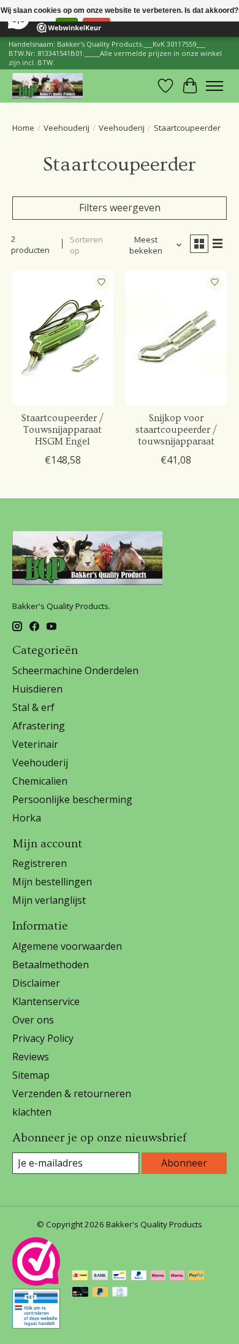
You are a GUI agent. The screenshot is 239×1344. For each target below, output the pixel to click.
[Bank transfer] (100, 1276)
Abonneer (184, 1163)
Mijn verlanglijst (49, 900)
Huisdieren (37, 689)
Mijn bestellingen (52, 881)
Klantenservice (46, 1001)
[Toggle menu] (214, 86)
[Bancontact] (119, 1276)
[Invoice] (119, 1293)
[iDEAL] (80, 1276)
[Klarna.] (177, 1276)
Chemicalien (39, 781)
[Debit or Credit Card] (80, 1293)
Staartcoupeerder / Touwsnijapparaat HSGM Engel (62, 430)
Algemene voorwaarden (67, 946)
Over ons (33, 1020)
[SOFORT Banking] (158, 1276)
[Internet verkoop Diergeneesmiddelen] (36, 1325)
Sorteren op (86, 245)
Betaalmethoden (50, 964)
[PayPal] (139, 1276)
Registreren (39, 863)
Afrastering (38, 725)
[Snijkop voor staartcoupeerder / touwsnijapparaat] (176, 338)
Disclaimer (36, 983)
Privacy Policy (43, 1038)
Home (23, 127)
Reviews (30, 1056)
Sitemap (31, 1075)
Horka (26, 818)
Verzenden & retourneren (71, 1093)
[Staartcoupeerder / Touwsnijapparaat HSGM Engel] (62, 338)
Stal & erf (33, 707)
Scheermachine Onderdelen (75, 670)
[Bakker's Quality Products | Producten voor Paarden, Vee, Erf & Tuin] (47, 85)
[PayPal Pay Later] (100, 1293)
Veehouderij (66, 127)
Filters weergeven (120, 207)
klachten (31, 1112)
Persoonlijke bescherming (72, 799)
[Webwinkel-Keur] (36, 1282)
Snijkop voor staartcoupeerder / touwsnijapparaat (176, 430)
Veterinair (35, 744)
